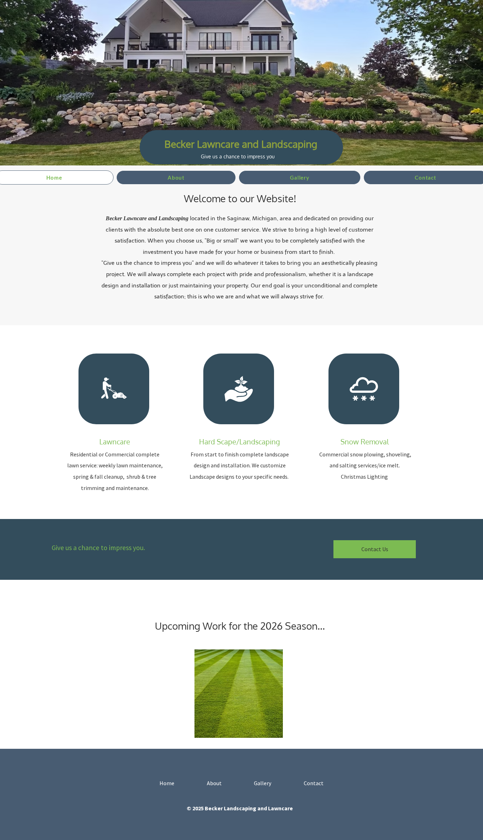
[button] (238, 693)
